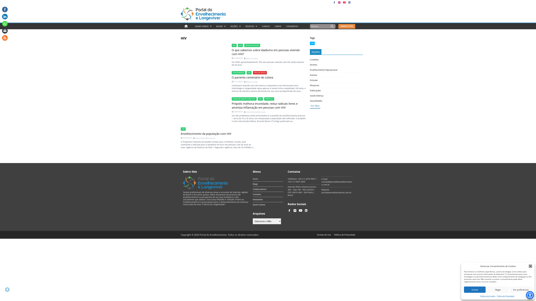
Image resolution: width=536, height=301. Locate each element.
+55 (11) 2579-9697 (306, 179)
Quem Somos (202, 26)
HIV (234, 45)
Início (255, 179)
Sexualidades (316, 100)
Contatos (257, 194)
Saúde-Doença (316, 95)
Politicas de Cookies (488, 296)
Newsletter (258, 199)
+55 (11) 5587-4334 (296, 181)
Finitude (314, 80)
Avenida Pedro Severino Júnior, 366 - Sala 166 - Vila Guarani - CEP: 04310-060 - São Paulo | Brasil (302, 190)
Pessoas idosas (252, 45)
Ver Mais (315, 105)
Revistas (250, 26)
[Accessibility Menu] (530, 295)
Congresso (292, 26)
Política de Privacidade (505, 296)
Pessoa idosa (260, 72)
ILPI (240, 45)
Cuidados (314, 59)
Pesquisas (314, 85)
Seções (234, 26)
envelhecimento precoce (244, 99)
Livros (278, 26)
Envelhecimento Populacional (323, 70)
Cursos (266, 26)
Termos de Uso (324, 234)
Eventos (313, 75)
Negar (498, 289)
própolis (269, 99)
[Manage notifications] (7, 289)
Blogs (219, 26)
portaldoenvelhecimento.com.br (336, 192)
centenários (238, 72)
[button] (530, 266)
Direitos (313, 64)
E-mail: (324, 179)
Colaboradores (259, 189)
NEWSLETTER (347, 26)
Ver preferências (521, 289)
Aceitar (475, 289)
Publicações (315, 90)
